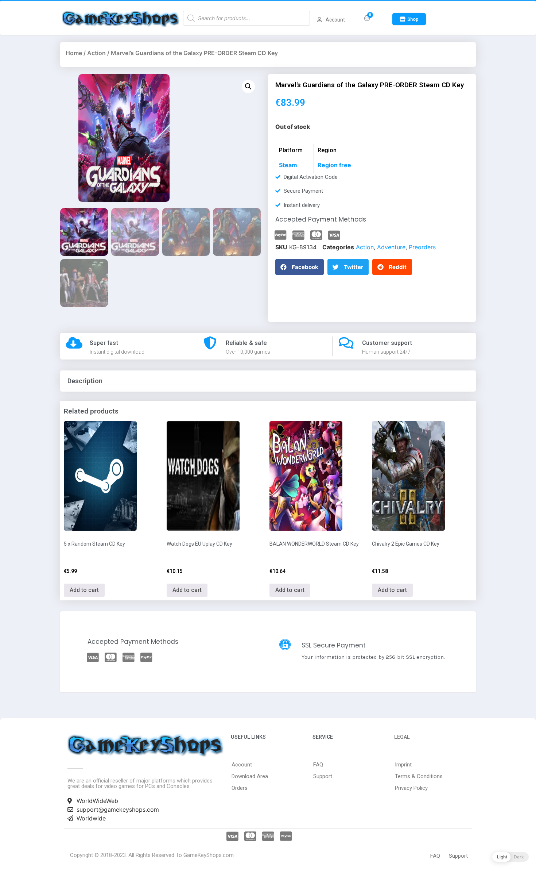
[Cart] (367, 18)
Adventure (391, 247)
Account (242, 764)
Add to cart (84, 590)
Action (96, 53)
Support (322, 776)
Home (74, 53)
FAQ (318, 764)
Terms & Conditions (419, 776)
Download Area (250, 776)
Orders (240, 788)
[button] (409, 19)
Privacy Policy (411, 788)
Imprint (403, 764)
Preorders (422, 247)
